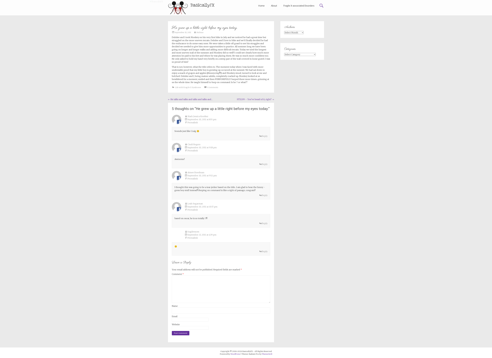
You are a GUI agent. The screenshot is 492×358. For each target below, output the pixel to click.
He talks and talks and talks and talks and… (190, 99)
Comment (178, 274)
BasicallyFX (202, 5)
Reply (265, 136)
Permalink (192, 122)
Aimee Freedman (195, 172)
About (274, 5)
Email (174, 316)
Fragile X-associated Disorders (298, 5)
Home (261, 5)
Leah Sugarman (195, 203)
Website (176, 324)
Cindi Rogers (193, 144)
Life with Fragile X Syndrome (188, 87)
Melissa (199, 32)
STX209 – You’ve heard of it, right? (255, 99)
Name (175, 306)
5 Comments (212, 87)
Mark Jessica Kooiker (197, 116)
